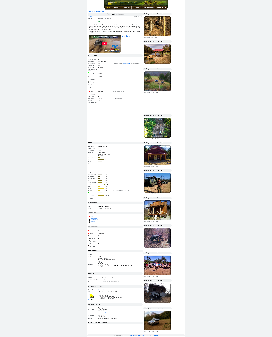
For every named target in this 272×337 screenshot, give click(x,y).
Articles (139, 335)
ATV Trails (135, 335)
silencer (124, 63)
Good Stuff (156, 335)
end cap (128, 63)
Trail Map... (125, 35)
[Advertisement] (115, 123)
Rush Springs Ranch (100, 11)
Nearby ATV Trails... (127, 37)
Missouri (93, 11)
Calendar (143, 335)
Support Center (150, 335)
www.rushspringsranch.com (104, 312)
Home (89, 11)
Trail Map (90, 16)
